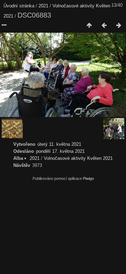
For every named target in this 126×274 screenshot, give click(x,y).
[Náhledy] (89, 25)
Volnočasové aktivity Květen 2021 (78, 158)
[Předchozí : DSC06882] (104, 25)
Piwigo (88, 178)
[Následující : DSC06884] (118, 25)
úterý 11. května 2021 (59, 144)
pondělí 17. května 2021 (60, 151)
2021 (43, 5)
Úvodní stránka (19, 5)
